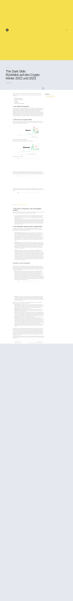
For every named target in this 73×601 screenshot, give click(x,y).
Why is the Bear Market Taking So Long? (21, 204)
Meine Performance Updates (51, 96)
